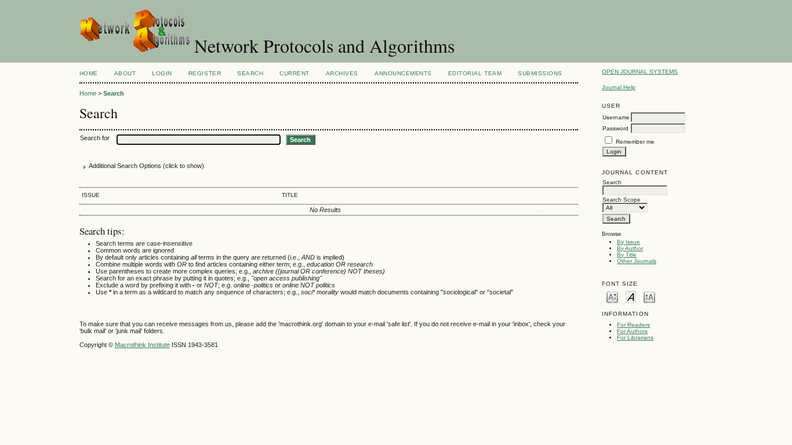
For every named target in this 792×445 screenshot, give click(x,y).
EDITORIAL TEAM (475, 73)
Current (294, 73)
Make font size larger (649, 296)
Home (88, 73)
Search (250, 73)
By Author (630, 248)
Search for (95, 137)
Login (162, 73)
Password (615, 128)
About (125, 73)
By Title (627, 254)
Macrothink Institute (142, 344)
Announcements (403, 73)
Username (616, 117)
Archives (342, 73)
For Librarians (635, 337)
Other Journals (636, 261)
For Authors (632, 331)
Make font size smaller (612, 296)
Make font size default (631, 296)
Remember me (635, 141)
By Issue (628, 242)
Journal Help (618, 87)
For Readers (633, 325)
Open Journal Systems (640, 71)
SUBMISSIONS (540, 73)
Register (204, 73)
